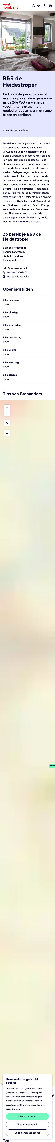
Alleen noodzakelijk (28, 1124)
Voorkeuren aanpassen (28, 1132)
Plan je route (10, 260)
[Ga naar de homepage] (12, 6)
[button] (7, 407)
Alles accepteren (27, 1116)
